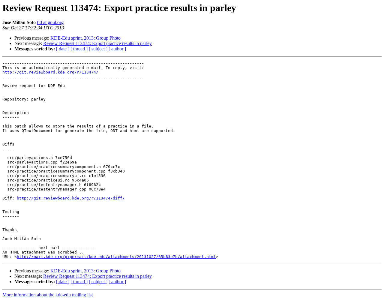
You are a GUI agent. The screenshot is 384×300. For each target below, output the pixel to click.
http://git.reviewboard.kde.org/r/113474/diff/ (71, 198)
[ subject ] (98, 48)
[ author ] (117, 48)
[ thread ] (79, 48)
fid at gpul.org (50, 22)
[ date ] (62, 48)
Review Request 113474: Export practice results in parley (97, 43)
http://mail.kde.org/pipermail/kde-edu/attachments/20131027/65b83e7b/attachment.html (116, 256)
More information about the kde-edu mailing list (47, 294)
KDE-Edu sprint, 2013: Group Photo (85, 37)
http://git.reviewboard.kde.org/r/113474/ (50, 72)
